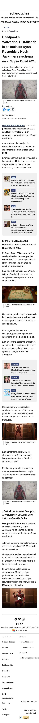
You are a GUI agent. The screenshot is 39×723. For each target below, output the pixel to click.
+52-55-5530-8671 (26, 648)
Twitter (4, 709)
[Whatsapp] (13, 109)
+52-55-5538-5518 (26, 642)
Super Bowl (13, 31)
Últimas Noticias (8, 18)
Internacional (28, 18)
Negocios (6, 677)
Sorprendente (7, 682)
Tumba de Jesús (27, 22)
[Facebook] (4, 109)
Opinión (5, 659)
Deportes (6, 671)
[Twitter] (8, 109)
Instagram (6, 715)
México (19, 18)
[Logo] (19, 13)
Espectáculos (7, 688)
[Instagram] (23, 619)
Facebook (6, 703)
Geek (4, 694)
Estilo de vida (7, 665)
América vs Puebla (10, 22)
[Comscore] (19, 630)
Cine (4, 31)
